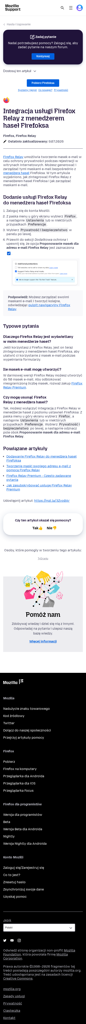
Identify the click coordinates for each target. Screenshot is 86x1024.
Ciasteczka (11, 1011)
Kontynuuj (43, 56)
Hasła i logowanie (19, 24)
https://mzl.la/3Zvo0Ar (52, 501)
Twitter (9, 723)
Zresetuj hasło (14, 882)
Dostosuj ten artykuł (17, 71)
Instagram (19, 940)
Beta (6, 822)
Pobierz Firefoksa (43, 83)
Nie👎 (52, 528)
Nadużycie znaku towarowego (26, 709)
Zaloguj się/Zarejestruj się (23, 868)
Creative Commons (18, 978)
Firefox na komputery (20, 769)
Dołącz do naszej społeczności (27, 730)
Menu (71, 8)
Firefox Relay (13, 157)
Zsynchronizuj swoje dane (23, 889)
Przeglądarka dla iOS (19, 783)
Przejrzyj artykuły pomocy (23, 737)
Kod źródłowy (13, 716)
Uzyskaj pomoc (15, 897)
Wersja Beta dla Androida (22, 829)
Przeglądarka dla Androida (23, 776)
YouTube (12, 940)
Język (7, 920)
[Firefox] (43, 100)
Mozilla (13, 682)
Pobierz (9, 762)
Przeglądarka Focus (18, 790)
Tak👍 (37, 528)
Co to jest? (11, 875)
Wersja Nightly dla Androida (25, 844)
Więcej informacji (43, 641)
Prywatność (61, 90)
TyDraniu (43, 558)
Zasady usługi (14, 996)
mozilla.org (12, 989)
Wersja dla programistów (22, 815)
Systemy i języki (27, 90)
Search (62, 8)
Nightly (9, 836)
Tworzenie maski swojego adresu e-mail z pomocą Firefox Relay (38, 468)
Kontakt (9, 1018)
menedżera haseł (16, 173)
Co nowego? (45, 90)
